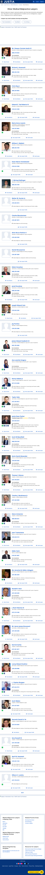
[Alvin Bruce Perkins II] (6, 236)
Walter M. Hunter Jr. (19, 198)
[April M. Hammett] (6, 760)
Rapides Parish (6, 836)
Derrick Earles (16, 645)
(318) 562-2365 (15, 310)
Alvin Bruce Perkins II (19, 233)
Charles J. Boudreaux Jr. (20, 495)
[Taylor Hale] (6, 400)
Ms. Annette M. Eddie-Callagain (22, 570)
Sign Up (41, 1)
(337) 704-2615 (15, 479)
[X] (26, 863)
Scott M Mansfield (18, 437)
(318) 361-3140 (15, 761)
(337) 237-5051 (15, 705)
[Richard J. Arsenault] (6, 71)
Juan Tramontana (18, 532)
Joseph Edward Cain (18, 305)
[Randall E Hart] (6, 592)
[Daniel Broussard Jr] (6, 253)
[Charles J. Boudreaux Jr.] (6, 499)
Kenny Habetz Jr (17, 379)
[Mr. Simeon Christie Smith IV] (6, 51)
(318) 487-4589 (15, 254)
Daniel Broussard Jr (18, 250)
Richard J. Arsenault (18, 67)
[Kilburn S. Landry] (6, 778)
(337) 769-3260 (15, 742)
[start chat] (42, 872)
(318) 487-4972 (15, 220)
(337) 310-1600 (15, 612)
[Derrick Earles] (6, 648)
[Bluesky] (25, 863)
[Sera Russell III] (6, 741)
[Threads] (23, 863)
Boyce (4, 821)
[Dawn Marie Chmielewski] (6, 165)
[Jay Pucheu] (6, 327)
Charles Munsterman (19, 215)
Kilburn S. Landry (18, 775)
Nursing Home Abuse (29, 820)
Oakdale (4, 828)
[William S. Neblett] (6, 146)
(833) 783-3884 (15, 345)
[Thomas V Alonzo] (6, 478)
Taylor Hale (16, 397)
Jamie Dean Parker (18, 416)
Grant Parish (5, 838)
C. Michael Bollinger (19, 180)
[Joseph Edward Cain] (6, 308)
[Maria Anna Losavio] (6, 126)
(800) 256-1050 (15, 72)
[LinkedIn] (17, 863)
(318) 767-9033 (15, 128)
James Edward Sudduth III (20, 341)
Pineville (4, 824)
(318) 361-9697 (15, 555)
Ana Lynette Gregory (19, 360)
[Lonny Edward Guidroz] (6, 667)
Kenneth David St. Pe (19, 719)
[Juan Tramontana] (6, 536)
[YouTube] (18, 863)
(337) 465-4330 (15, 574)
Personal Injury (28, 821)
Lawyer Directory (7, 4)
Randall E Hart (17, 589)
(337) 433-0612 (15, 401)
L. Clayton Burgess (18, 682)
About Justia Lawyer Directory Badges (33, 849)
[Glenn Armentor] (6, 517)
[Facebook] (20, 863)
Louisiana (20, 4)
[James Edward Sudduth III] (6, 344)
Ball (3, 829)
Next (22, 792)
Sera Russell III (17, 738)
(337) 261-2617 (15, 649)
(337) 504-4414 (15, 420)
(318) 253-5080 (15, 328)
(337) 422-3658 (15, 500)
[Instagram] (21, 863)
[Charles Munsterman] (6, 219)
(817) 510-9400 (15, 383)
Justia (2, 4)
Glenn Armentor (17, 514)
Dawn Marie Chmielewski (20, 162)
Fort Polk (5, 826)
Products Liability (29, 823)
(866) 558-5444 (15, 441)
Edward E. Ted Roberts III (20, 104)
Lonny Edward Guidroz (19, 664)
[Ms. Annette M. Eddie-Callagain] (6, 573)
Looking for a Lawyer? (34, 872)
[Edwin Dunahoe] (6, 270)
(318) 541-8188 (15, 109)
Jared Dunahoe (17, 286)
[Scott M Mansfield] (6, 440)
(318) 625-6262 (15, 460)
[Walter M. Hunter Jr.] (6, 201)
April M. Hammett (18, 756)
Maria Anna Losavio (18, 123)
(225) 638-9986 (15, 668)
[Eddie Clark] (6, 554)
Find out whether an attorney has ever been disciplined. (11, 851)
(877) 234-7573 (15, 687)
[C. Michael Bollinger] (6, 183)
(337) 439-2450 (15, 593)
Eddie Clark (16, 551)
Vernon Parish (6, 839)
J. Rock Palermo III (18, 608)
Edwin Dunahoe (17, 267)
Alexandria (5, 823)
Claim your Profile (29, 852)
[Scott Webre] (6, 704)
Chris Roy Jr (16, 86)
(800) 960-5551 (15, 518)
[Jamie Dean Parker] (6, 419)
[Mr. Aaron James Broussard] (6, 629)
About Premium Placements (31, 854)
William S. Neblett (18, 143)
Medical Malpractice (14, 4)
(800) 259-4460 (15, 271)
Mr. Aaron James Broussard (21, 626)
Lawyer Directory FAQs (30, 850)
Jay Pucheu (15, 324)
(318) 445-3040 (15, 237)
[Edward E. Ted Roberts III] (6, 108)
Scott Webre (16, 701)
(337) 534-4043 (15, 724)
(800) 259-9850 (15, 90)
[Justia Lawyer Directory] (9, 2)
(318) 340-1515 (15, 537)
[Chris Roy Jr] (6, 89)
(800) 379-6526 (15, 53)
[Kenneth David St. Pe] (6, 722)
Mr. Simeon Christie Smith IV (21, 48)
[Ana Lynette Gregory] (6, 363)
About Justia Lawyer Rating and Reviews (33, 855)
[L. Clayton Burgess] (6, 685)
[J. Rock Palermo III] (6, 611)
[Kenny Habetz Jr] (6, 382)
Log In (37, 1)
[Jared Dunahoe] (6, 289)
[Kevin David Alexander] (6, 459)
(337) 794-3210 (15, 780)
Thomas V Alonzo (17, 475)
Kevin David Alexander (19, 456)
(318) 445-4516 (15, 203)
